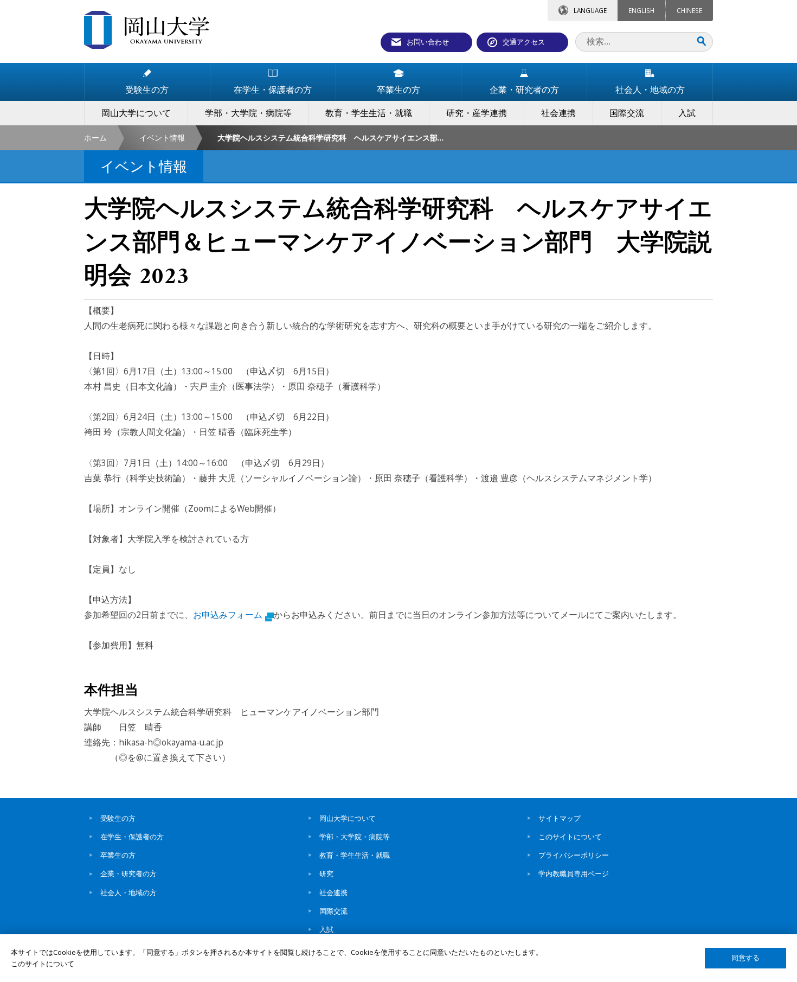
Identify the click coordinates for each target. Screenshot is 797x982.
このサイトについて (570, 836)
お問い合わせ (428, 42)
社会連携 (333, 892)
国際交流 (333, 911)
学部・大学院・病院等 (354, 836)
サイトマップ (559, 818)
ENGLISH (641, 10)
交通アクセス (524, 42)
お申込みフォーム (227, 615)
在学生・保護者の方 (132, 836)
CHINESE (689, 10)
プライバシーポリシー (573, 855)
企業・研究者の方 (128, 873)
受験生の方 (118, 818)
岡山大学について (347, 818)
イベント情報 (162, 137)
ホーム (95, 137)
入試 (326, 929)
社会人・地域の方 (128, 892)
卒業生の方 (118, 855)
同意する (745, 958)
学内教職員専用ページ (573, 873)
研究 (326, 873)
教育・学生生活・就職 (354, 855)
